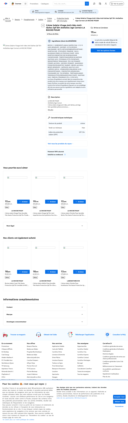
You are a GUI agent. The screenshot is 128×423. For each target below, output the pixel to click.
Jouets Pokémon (32, 374)
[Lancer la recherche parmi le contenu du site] (87, 3)
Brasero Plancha (32, 346)
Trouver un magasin (17, 334)
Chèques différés (7, 349)
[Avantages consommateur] (82, 322)
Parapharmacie (29, 19)
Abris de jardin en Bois (34, 377)
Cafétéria (80, 366)
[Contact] (82, 307)
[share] (42, 25)
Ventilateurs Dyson (8, 363)
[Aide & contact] (94, 4)
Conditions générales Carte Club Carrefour (113, 362)
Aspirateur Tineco (7, 368)
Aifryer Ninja (31, 363)
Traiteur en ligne (57, 363)
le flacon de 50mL (52, 34)
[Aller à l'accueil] (5, 4)
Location (55, 371)
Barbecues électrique (8, 380)
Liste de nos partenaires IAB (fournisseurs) (72, 398)
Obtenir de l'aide (50, 334)
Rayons (17, 19)
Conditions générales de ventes (113, 346)
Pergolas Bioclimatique (34, 352)
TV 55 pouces (31, 368)
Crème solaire (49, 19)
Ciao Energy (5, 354)
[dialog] (64, 401)
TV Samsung (5, 366)
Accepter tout (119, 397)
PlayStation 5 (6, 374)
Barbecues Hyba (32, 354)
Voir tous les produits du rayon (60, 143)
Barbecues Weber (32, 349)
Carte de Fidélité (57, 349)
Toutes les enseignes (83, 371)
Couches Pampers (32, 360)
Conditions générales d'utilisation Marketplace (113, 350)
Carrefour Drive (57, 352)
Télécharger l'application (84, 334)
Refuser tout (119, 402)
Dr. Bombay (5, 352)
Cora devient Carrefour (84, 368)
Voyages (54, 377)
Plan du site (106, 376)
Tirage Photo (56, 380)
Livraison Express (57, 360)
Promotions (5, 346)
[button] (25, 4)
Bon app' (80, 363)
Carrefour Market (82, 349)
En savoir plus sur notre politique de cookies (18, 420)
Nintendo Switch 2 (7, 371)
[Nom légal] (82, 226)
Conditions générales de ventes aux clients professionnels (114, 357)
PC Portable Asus (7, 360)
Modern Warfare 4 (7, 357)
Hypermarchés (81, 346)
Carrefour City (81, 352)
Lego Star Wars (31, 380)
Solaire (40, 19)
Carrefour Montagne (83, 360)
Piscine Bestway (32, 371)
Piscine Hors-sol (32, 366)
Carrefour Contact (83, 357)
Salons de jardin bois (33, 357)
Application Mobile (58, 346)
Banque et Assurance (58, 368)
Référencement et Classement (112, 366)
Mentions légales (108, 354)
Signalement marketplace (111, 374)
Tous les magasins (82, 374)
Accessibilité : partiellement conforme (111, 370)
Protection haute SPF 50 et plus (63, 19)
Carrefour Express (82, 354)
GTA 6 (3, 377)
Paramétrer (119, 406)
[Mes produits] (100, 4)
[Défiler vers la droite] (85, 194)
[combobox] (71, 4)
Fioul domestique (57, 366)
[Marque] (82, 314)
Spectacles (55, 374)
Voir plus (50, 110)
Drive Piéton (56, 357)
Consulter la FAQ (119, 334)
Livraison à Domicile (58, 354)
